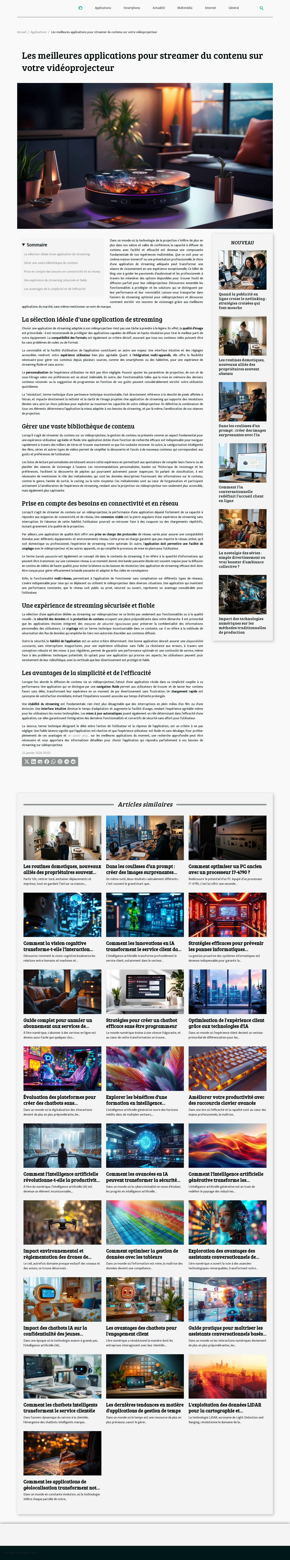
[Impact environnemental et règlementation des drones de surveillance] (62, 1222)
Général (234, 8)
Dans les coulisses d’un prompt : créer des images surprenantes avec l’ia (242, 430)
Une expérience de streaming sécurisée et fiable (55, 280)
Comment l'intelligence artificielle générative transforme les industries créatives (226, 1180)
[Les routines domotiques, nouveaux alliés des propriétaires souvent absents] (243, 335)
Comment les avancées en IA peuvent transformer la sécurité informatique (141, 1180)
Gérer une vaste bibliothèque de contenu (51, 263)
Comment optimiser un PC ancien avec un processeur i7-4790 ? (225, 869)
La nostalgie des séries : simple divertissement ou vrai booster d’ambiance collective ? (242, 559)
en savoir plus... (78, 735)
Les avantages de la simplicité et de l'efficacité (54, 289)
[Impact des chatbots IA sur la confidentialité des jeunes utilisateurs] (62, 1299)
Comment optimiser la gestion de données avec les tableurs (142, 1253)
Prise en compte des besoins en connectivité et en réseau (62, 271)
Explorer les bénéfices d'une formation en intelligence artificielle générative (136, 1103)
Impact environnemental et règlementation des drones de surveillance (55, 1256)
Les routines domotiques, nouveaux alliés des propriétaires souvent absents (242, 366)
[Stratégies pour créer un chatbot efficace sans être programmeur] (145, 991)
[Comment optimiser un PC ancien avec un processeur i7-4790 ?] (228, 837)
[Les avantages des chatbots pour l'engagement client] (145, 1299)
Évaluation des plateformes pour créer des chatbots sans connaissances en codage (59, 1103)
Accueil (21, 32)
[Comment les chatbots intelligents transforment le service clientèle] (62, 1376)
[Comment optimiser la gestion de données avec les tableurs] (145, 1222)
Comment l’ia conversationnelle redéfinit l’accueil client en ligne (241, 493)
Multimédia (184, 8)
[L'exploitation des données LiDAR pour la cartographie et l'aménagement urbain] (228, 1376)
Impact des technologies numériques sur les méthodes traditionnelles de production (242, 625)
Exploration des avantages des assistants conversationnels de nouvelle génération (222, 1256)
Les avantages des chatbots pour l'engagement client (141, 1330)
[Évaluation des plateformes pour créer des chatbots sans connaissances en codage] (62, 1068)
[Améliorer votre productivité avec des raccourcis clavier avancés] (228, 1068)
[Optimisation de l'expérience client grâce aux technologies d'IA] (228, 991)
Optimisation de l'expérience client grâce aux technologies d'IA (226, 1023)
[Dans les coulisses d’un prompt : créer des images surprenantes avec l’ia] (243, 401)
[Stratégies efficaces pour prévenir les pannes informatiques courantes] (228, 914)
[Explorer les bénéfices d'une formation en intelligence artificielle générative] (145, 1068)
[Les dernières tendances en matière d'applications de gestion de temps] (145, 1376)
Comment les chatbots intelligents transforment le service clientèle (60, 1407)
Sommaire (37, 245)
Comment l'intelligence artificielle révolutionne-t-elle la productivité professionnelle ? (61, 1180)
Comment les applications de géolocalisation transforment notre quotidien (62, 1487)
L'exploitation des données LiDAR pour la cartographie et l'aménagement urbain (225, 1410)
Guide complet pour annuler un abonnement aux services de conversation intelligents (57, 1026)
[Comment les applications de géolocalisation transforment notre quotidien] (62, 1453)
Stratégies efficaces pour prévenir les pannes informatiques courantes (226, 949)
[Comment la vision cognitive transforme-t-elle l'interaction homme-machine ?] (62, 914)
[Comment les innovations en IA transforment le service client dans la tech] (145, 914)
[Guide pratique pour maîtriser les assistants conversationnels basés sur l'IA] (228, 1299)
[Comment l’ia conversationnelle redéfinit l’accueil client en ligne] (243, 463)
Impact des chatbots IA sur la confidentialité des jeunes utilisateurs (55, 1333)
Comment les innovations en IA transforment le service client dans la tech (144, 949)
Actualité (159, 8)
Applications (103, 8)
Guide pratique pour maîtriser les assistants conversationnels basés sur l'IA (226, 1333)
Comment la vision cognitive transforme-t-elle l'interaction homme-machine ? (56, 949)
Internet (210, 8)
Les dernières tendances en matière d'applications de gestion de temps (145, 1407)
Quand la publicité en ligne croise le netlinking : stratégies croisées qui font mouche (243, 300)
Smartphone (132, 8)
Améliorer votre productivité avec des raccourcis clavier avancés (226, 1100)
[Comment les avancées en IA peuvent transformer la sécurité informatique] (145, 1145)
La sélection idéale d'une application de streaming (57, 254)
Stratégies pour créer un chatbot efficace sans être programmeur (141, 1023)
